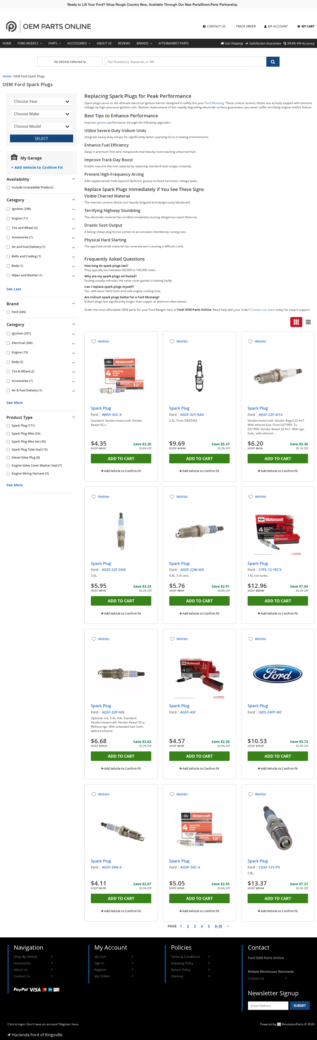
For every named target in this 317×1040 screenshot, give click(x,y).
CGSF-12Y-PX (269, 867)
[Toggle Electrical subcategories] (74, 343)
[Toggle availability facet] (74, 179)
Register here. (69, 1024)
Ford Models (28, 43)
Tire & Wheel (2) (23, 371)
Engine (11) (20, 218)
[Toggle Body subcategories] (74, 266)
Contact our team (263, 310)
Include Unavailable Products (32, 187)
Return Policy (181, 969)
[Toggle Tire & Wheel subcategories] (74, 371)
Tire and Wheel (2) (25, 228)
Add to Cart (121, 458)
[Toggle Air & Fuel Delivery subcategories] (74, 390)
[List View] (308, 322)
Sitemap (177, 976)
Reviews (124, 43)
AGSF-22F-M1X (271, 414)
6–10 (218, 926)
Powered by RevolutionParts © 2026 (287, 1024)
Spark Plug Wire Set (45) (29, 441)
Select (41, 138)
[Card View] (296, 322)
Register (100, 969)
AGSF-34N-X (112, 867)
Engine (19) (20, 352)
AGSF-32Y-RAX (192, 414)
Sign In (99, 963)
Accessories (77, 43)
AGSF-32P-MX (113, 712)
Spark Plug (101, 408)
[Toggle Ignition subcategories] (74, 209)
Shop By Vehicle (25, 956)
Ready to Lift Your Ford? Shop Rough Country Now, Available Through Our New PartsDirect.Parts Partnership (152, 4)
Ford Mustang (214, 103)
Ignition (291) (21, 333)
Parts (52, 43)
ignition (102, 122)
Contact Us (22, 976)
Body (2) (17, 362)
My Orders (102, 976)
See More (14, 402)
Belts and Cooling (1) (26, 256)
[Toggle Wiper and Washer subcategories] (74, 275)
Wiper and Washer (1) (27, 275)
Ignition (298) (21, 209)
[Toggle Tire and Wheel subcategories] (74, 228)
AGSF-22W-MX (192, 569)
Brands (143, 43)
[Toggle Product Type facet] (74, 417)
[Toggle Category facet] (74, 200)
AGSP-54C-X (190, 867)
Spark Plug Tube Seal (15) (30, 449)
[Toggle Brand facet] (74, 304)
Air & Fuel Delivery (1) (27, 390)
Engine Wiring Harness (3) (30, 473)
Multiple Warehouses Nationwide (271, 971)
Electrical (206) (22, 343)
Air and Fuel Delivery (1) (28, 247)
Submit (300, 1005)
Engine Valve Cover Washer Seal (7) (37, 465)
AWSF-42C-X (112, 414)
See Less (13, 289)
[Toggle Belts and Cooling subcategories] (74, 256)
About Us (104, 43)
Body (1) (17, 266)
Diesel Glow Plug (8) (26, 457)
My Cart (100, 956)
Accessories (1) (22, 237)
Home (6, 43)
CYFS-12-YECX (270, 569)
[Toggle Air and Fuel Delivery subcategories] (74, 247)
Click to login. (16, 1024)
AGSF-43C (188, 712)
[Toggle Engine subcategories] (74, 218)
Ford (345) (19, 312)
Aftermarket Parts (173, 43)
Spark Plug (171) (23, 425)
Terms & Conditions (185, 956)
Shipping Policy (182, 963)
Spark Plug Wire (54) (26, 433)
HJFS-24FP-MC (270, 712)
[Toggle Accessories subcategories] (74, 237)
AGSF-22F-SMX (114, 569)
